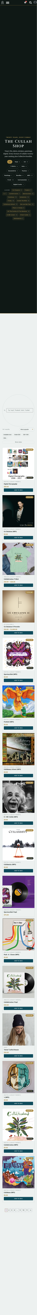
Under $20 (17, 434)
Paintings (8, 175)
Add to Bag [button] (18, 490)
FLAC (10, 180)
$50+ (5, 438)
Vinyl (17, 162)
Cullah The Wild (23, 200)
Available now (7, 434)
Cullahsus (12, 197)
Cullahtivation (14, 193)
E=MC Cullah (12, 215)
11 (27, 1210)
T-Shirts (14, 166)
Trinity (11, 200)
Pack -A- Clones (18, 208)
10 (23, 1210)
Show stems (18, 442)
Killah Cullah (25, 215)
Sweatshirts (13, 171)
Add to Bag (18, 585)
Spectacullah (28, 193)
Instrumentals (23, 180)
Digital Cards (18, 184)
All (10, 162)
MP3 (30, 175)
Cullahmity (24, 197)
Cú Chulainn (17, 190)
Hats (24, 166)
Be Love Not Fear (26, 204)
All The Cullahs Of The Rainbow (18, 211)
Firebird (28, 190)
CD (26, 162)
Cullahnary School (10, 204)
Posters (25, 171)
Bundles (19, 175)
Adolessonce (18, 218)
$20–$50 (25, 434)
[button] (7, 2)
